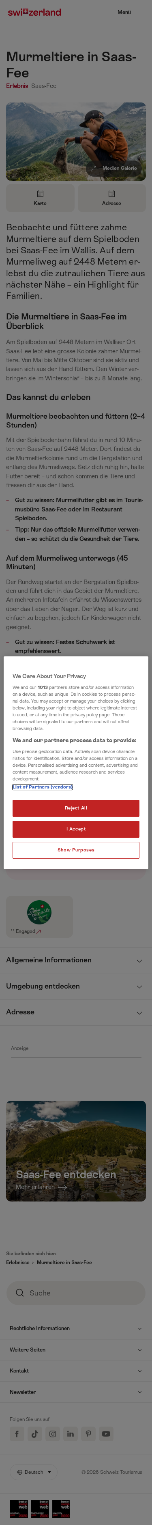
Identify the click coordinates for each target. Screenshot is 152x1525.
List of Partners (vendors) (43, 787)
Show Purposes (76, 850)
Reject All (76, 808)
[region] (76, 762)
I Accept (76, 829)
